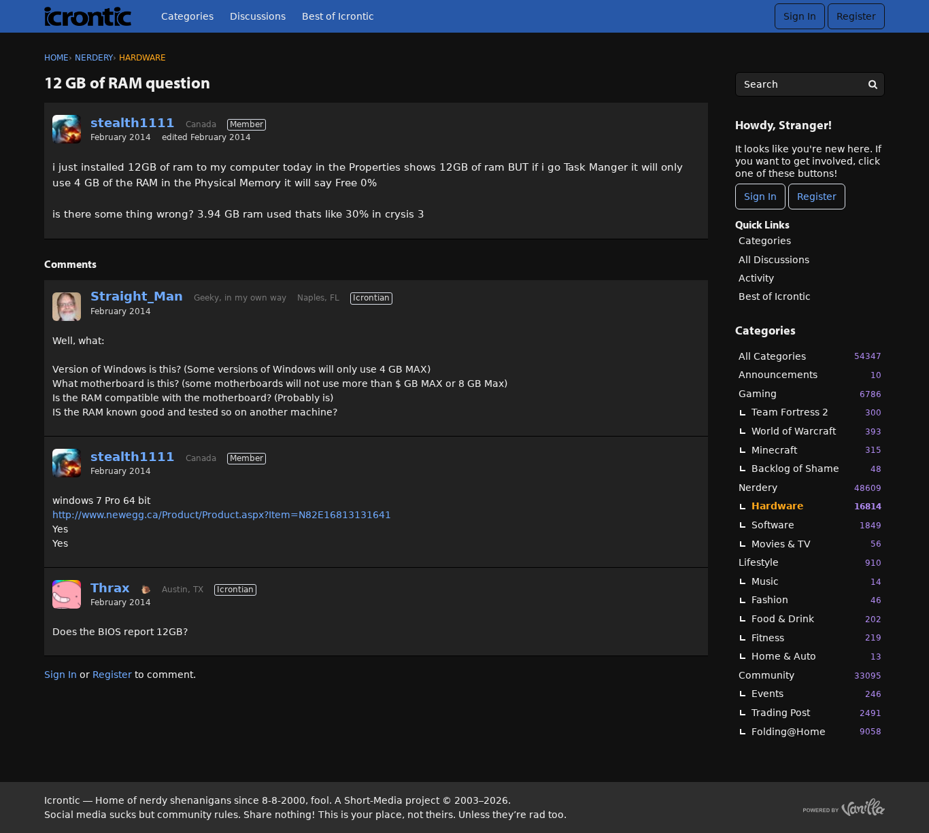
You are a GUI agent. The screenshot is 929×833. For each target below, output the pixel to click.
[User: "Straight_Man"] (66, 306)
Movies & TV (816, 544)
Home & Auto (816, 656)
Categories (187, 16)
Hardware (816, 505)
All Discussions (774, 259)
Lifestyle (810, 562)
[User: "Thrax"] (66, 594)
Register (856, 16)
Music (816, 581)
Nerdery (810, 487)
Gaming (810, 393)
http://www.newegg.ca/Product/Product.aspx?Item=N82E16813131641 (221, 514)
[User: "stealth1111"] (66, 129)
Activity (756, 278)
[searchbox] (810, 84)
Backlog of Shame (816, 468)
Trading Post (816, 712)
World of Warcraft (816, 431)
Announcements (810, 374)
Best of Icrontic (338, 16)
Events (816, 693)
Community (810, 675)
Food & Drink (816, 618)
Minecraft (816, 450)
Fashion (816, 599)
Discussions (258, 16)
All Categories (810, 356)
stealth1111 (132, 123)
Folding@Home (816, 731)
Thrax (110, 588)
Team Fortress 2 (816, 412)
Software (816, 525)
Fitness (816, 637)
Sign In (799, 16)
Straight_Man (136, 296)
